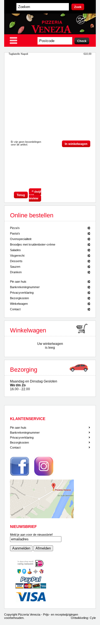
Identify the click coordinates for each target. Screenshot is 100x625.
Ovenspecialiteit (20, 239)
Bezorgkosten (19, 298)
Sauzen (15, 266)
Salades (15, 250)
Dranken (16, 272)
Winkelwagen (19, 303)
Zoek (77, 7)
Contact (15, 309)
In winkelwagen (76, 143)
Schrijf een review (35, 195)
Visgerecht (17, 255)
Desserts (16, 261)
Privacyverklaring (22, 292)
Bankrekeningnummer (25, 287)
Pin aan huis (18, 281)
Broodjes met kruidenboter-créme (32, 244)
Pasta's (15, 233)
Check (81, 41)
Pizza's (15, 228)
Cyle (93, 617)
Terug (21, 195)
